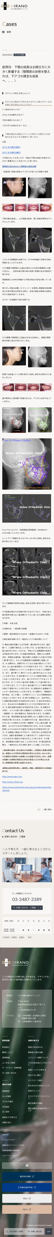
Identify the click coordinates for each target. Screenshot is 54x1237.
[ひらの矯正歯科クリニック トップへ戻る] (14, 6)
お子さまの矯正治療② (11, 152)
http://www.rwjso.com (12, 776)
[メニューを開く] (48, 1231)
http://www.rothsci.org (12, 782)
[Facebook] (27, 1165)
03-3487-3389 (27, 899)
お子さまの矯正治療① (11, 147)
